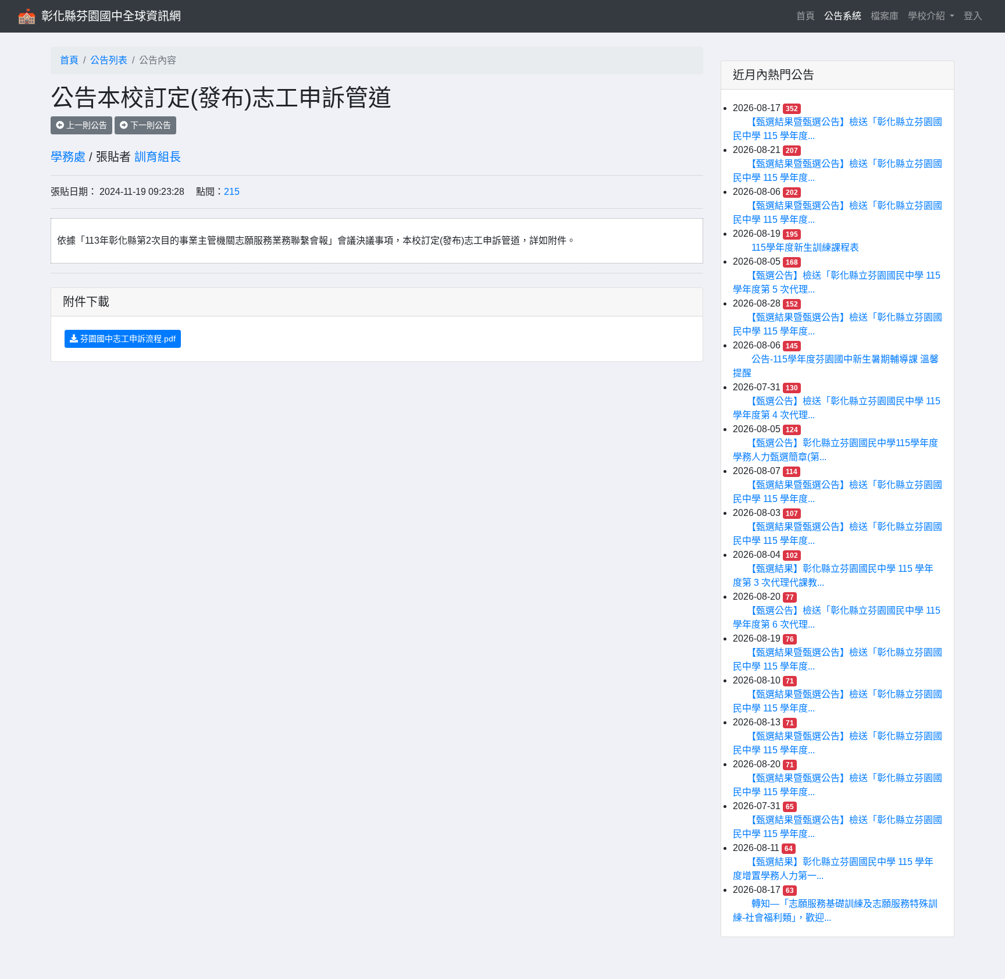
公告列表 (108, 60)
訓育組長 (157, 157)
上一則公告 (85, 125)
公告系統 (842, 16)
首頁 (807, 15)
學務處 (68, 157)
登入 (973, 16)
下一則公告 (149, 125)
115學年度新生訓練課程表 (805, 247)
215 (232, 192)
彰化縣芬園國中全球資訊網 (111, 16)
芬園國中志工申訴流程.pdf (127, 338)
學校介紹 (927, 16)
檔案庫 (885, 16)
